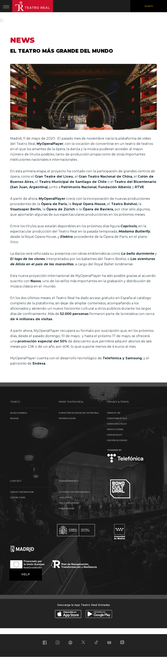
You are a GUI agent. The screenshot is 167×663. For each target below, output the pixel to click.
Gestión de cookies (117, 440)
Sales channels (18, 413)
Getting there (17, 497)
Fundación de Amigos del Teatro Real (79, 413)
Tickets (149, 6)
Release (14, 418)
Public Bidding (67, 508)
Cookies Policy (114, 435)
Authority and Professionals (74, 492)
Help (25, 574)
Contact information (22, 492)
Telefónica (125, 456)
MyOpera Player (67, 418)
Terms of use (113, 413)
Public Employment (69, 503)
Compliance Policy (117, 424)
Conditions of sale (117, 418)
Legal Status (65, 497)
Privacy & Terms (115, 429)
